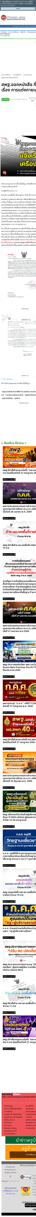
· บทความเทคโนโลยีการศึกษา (12, 1109)
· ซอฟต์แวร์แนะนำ (9, 1120)
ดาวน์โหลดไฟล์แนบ (7, 379)
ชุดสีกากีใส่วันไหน (7, 398)
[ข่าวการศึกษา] (13, 32)
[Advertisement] (18, 1069)
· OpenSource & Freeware (13, 1117)
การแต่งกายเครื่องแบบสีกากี (14, 395)
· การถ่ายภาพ (7, 1122)
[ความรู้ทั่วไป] (5, 35)
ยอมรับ (18, 8)
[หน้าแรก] (4, 32)
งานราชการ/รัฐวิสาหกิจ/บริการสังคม (16, 76)
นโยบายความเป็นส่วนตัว (8, 5)
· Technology (8, 1106)
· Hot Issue (7, 1125)
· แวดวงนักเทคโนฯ (9, 1134)
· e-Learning (7, 1111)
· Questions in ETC (10, 1131)
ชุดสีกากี (17, 398)
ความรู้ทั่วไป (17, 75)
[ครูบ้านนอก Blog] (23, 32)
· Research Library (10, 1128)
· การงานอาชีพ (30, 1128)
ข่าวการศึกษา (6, 75)
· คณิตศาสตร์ (29, 1109)
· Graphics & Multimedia (12, 1114)
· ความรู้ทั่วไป (29, 1106)
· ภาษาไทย (28, 1117)
